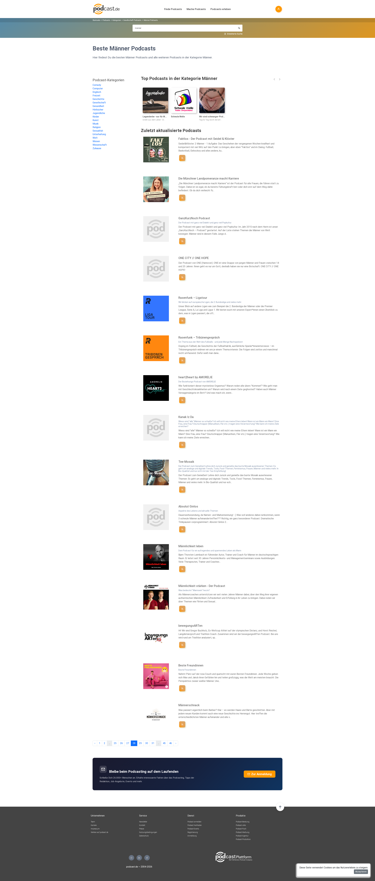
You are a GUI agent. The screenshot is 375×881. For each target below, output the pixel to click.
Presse (141, 829)
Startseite (96, 20)
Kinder (96, 116)
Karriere (94, 825)
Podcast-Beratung (242, 822)
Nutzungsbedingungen (148, 832)
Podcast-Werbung (242, 832)
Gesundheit (98, 106)
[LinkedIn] (139, 857)
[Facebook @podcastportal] (147, 857)
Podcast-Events (193, 829)
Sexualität (98, 130)
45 (164, 743)
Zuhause (97, 148)
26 (121, 743)
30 (146, 743)
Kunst (96, 120)
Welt (95, 137)
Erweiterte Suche (234, 34)
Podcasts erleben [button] (220, 9)
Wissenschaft (100, 144)
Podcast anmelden (194, 822)
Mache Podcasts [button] (196, 9)
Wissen (96, 141)
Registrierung (193, 832)
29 (140, 743)
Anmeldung (192, 836)
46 (170, 743)
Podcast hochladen (195, 825)
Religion (97, 127)
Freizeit (96, 95)
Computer (98, 88)
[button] (274, 79)
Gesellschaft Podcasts (132, 20)
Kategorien (116, 20)
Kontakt (142, 825)
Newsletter (143, 822)
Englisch (97, 92)
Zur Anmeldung (261, 774)
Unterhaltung (99, 134)
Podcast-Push (241, 829)
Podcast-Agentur (242, 836)
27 (127, 743)
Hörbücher (98, 109)
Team (93, 822)
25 (115, 743)
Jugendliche (99, 113)
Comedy (97, 85)
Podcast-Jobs (241, 825)
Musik (96, 123)
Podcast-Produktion (243, 839)
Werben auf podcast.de (99, 832)
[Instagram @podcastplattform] (131, 857)
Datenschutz (144, 836)
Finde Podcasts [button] (173, 9)
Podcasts (106, 20)
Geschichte (98, 99)
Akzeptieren (361, 871)
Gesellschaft (99, 102)
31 (153, 743)
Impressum (95, 829)
